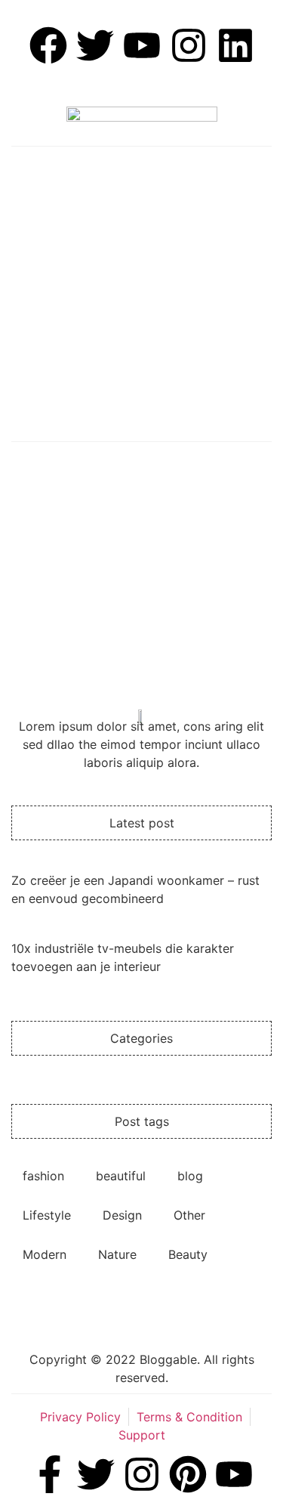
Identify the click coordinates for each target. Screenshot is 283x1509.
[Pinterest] (188, 1474)
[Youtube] (234, 1474)
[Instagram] (189, 45)
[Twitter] (96, 1474)
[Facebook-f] (50, 1474)
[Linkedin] (235, 45)
